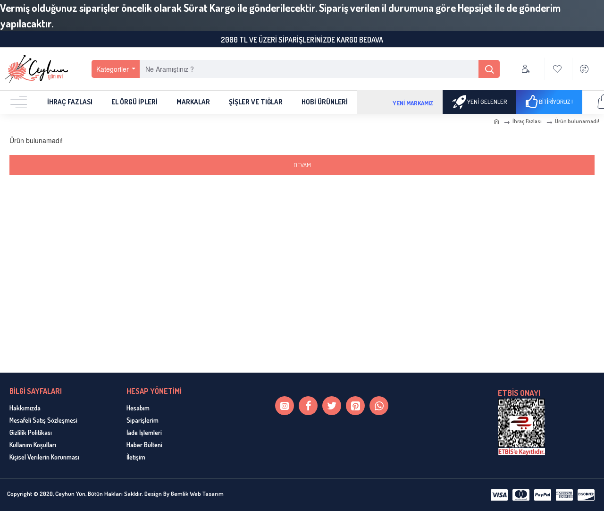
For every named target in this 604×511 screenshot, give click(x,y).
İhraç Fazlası (527, 121)
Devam (302, 165)
